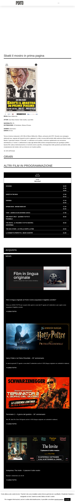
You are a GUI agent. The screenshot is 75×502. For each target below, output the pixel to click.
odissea (9, 200)
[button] (58, 3)
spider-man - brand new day (16, 206)
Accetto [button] (67, 499)
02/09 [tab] (37, 180)
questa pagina (58, 499)
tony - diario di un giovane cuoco (18, 212)
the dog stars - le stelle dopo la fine (20, 229)
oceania (9, 186)
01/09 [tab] (37, 175)
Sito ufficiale (10, 151)
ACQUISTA (11, 250)
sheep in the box (12, 194)
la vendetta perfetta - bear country (19, 233)
